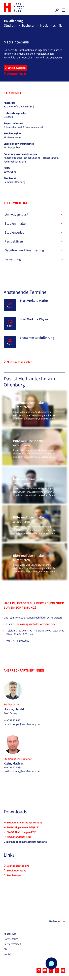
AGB (6, 949)
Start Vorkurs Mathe (34, 300)
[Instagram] (39, 970)
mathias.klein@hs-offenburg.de (22, 771)
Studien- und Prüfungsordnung (24, 822)
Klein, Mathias (14, 763)
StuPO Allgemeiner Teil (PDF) (23, 827)
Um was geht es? (16, 214)
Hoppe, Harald (14, 709)
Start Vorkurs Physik (34, 319)
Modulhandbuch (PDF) (19, 837)
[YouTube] (45, 970)
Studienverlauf (15, 232)
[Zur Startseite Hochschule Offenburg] (18, 7)
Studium (10, 25)
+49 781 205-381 (13, 720)
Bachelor (28, 25)
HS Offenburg (13, 21)
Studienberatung (16, 74)
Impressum (10, 934)
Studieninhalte (15, 223)
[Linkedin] (51, 970)
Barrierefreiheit (12, 944)
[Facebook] (57, 970)
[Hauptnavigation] (63, 10)
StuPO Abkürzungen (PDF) (22, 832)
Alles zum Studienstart (19, 362)
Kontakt (8, 954)
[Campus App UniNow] (63, 970)
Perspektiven (14, 241)
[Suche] (57, 10)
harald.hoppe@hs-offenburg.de (22, 724)
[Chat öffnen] (51, 963)
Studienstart (14, 875)
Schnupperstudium (18, 866)
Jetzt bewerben (17, 68)
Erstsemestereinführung (37, 337)
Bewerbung (13, 259)
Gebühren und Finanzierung (24, 250)
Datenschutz (11, 939)
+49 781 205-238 (13, 767)
